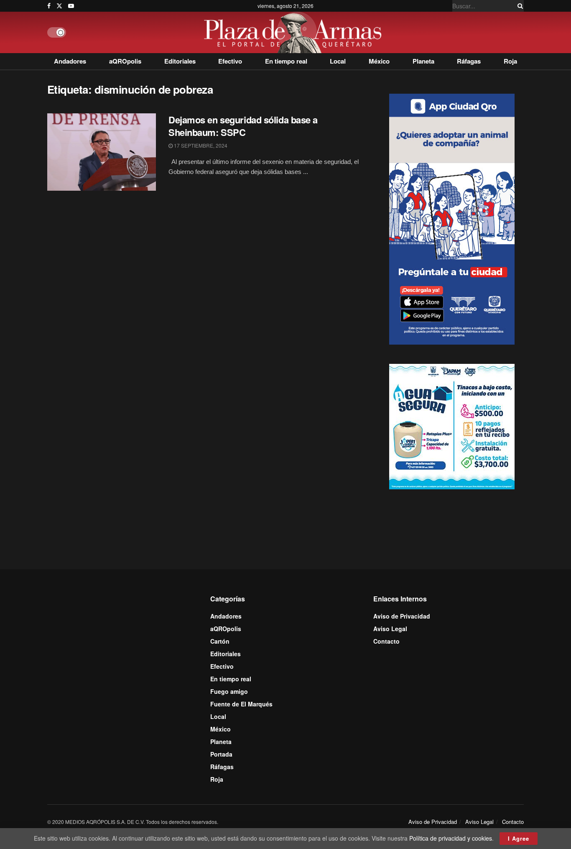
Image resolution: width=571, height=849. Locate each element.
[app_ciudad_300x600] (452, 218)
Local (338, 61)
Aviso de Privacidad (401, 616)
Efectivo (230, 61)
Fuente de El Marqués (241, 704)
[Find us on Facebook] (49, 6)
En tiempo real (286, 61)
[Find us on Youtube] (71, 6)
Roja (510, 61)
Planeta (423, 61)
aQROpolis (125, 61)
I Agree (518, 838)
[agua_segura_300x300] (452, 426)
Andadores (70, 61)
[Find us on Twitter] (59, 6)
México (379, 61)
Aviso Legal (390, 628)
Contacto (386, 641)
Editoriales (180, 61)
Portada (221, 754)
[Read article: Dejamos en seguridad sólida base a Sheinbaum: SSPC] (101, 152)
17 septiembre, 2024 (200, 145)
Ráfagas (469, 61)
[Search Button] (518, 6)
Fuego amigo (229, 691)
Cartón (219, 641)
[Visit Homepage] (295, 32)
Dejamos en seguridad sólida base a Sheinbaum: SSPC (243, 126)
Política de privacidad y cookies (450, 838)
